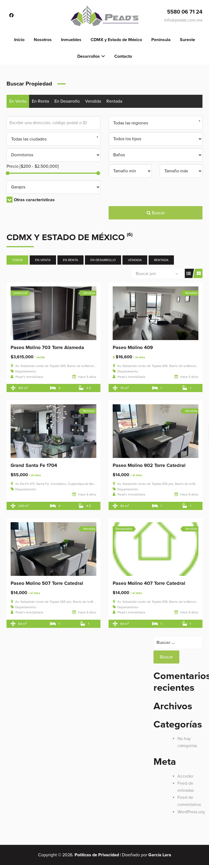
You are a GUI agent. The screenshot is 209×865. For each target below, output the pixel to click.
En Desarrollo (67, 101)
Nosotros (43, 39)
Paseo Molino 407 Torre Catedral (149, 583)
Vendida (93, 101)
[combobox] (155, 123)
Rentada (114, 101)
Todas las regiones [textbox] (130, 123)
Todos (17, 260)
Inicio (19, 39)
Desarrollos (88, 56)
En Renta (40, 101)
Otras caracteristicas (34, 200)
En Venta (17, 101)
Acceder (185, 776)
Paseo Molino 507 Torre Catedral (47, 583)
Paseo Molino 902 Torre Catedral (149, 465)
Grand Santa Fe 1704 (34, 465)
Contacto (123, 56)
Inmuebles (71, 39)
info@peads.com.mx (183, 20)
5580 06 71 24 (184, 12)
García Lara (159, 855)
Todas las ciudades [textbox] (29, 139)
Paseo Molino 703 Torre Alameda (47, 347)
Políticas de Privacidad (97, 855)
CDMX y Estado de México (116, 39)
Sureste (187, 39)
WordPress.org (191, 812)
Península (161, 39)
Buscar (158, 213)
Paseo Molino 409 (133, 347)
